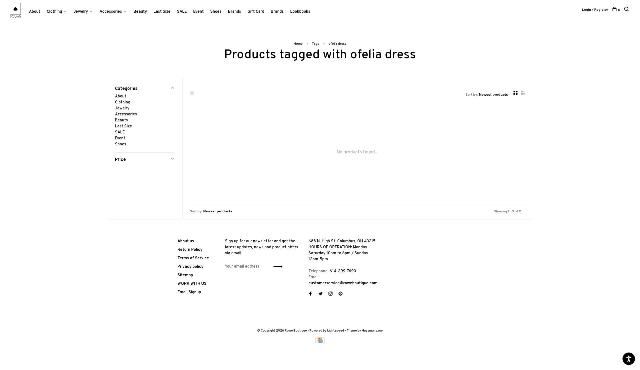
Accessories (111, 11)
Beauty (140, 11)
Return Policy (190, 249)
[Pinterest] (340, 294)
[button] (276, 266)
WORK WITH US (192, 283)
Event (198, 11)
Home (298, 44)
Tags (315, 44)
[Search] (627, 10)
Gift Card (256, 11)
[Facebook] (310, 294)
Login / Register (595, 10)
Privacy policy (191, 266)
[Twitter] (320, 294)
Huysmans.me (372, 331)
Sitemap (185, 275)
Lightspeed (335, 331)
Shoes (216, 11)
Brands (234, 11)
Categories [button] (126, 89)
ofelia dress (337, 44)
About (34, 11)
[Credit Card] (320, 342)
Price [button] (120, 160)
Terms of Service (193, 258)
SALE (182, 11)
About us (186, 241)
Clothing (54, 11)
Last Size (162, 11)
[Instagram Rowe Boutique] (330, 294)
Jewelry (81, 11)
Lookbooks (300, 11)
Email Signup (189, 292)
